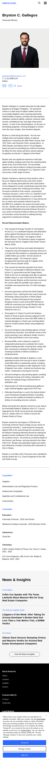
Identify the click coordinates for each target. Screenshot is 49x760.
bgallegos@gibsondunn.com (14, 76)
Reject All (24, 755)
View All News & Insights (24, 654)
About (4, 676)
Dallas (5, 81)
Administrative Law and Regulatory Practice (20, 486)
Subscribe (6, 703)
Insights (5, 683)
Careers (5, 679)
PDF (11, 85)
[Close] (46, 715)
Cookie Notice (26, 730)
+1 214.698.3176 (11, 79)
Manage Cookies (24, 749)
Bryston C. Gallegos (19, 15)
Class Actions (7, 501)
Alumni (5, 687)
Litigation (6, 481)
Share (19, 86)
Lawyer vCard (4, 85)
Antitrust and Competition (12, 491)
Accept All (24, 743)
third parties (41, 719)
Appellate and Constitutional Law (15, 496)
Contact (5, 699)
